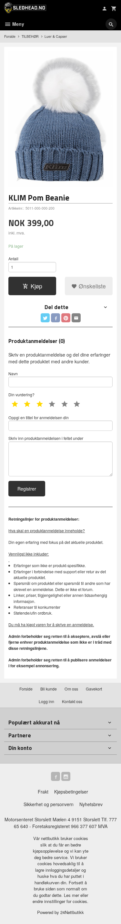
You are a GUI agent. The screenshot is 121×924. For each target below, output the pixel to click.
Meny (17, 24)
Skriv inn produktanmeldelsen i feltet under (45, 438)
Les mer (72, 895)
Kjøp (36, 286)
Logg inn (46, 701)
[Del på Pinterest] (65, 317)
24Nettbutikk (72, 912)
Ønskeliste (91, 286)
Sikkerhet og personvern (49, 804)
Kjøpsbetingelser (71, 791)
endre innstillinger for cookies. (60, 901)
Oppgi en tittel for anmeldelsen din (38, 417)
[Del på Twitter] (45, 317)
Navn (13, 373)
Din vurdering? (21, 394)
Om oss (71, 688)
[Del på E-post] (76, 317)
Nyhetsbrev (91, 804)
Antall (13, 258)
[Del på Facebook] (55, 317)
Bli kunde (48, 688)
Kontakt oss (72, 701)
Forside (9, 36)
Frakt (43, 791)
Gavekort (94, 688)
